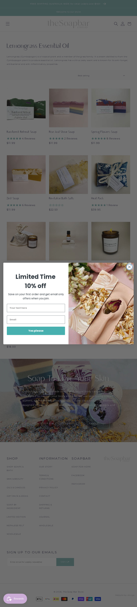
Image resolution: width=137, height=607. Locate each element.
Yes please (35, 331)
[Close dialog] (129, 267)
